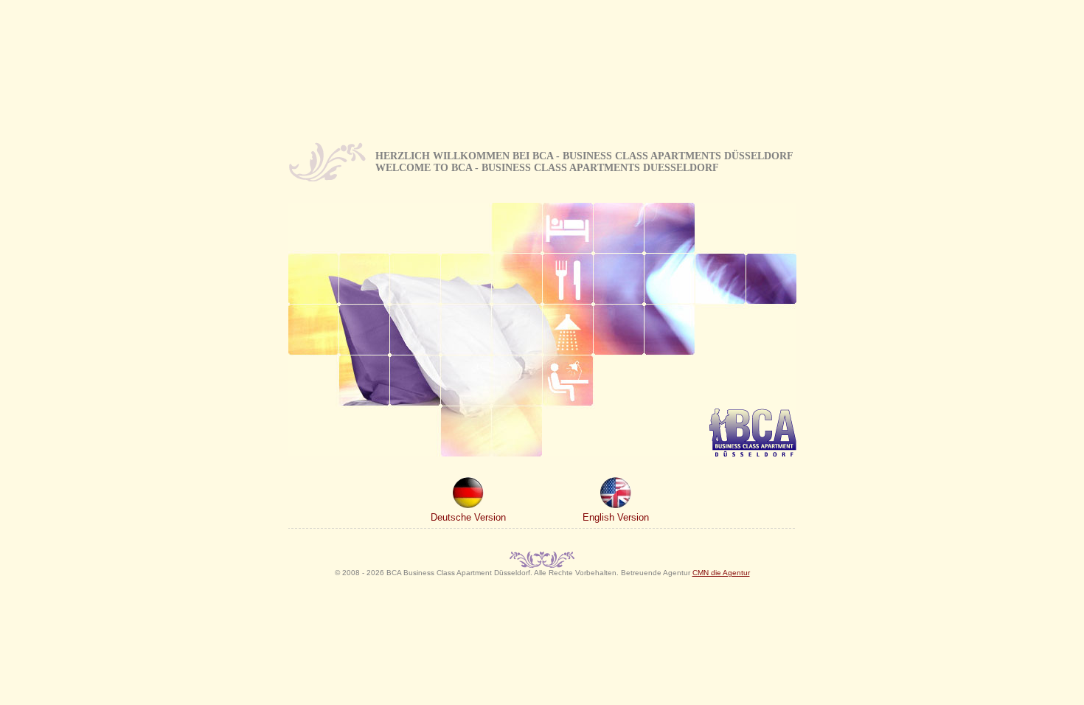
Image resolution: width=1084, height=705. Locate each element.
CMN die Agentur (721, 573)
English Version (616, 517)
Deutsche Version (468, 517)
